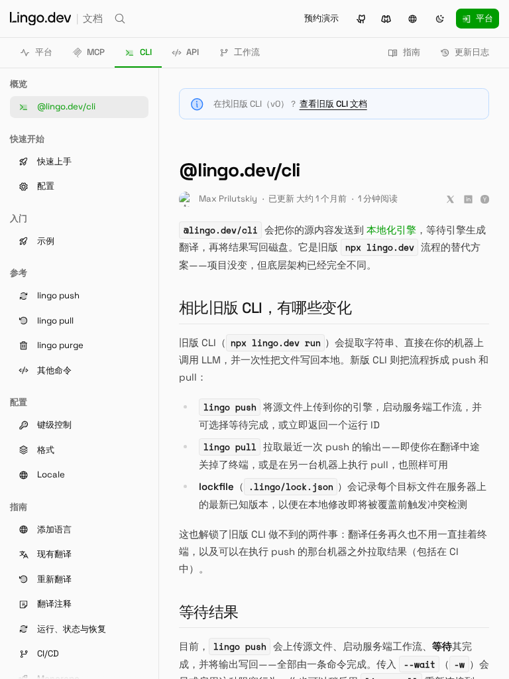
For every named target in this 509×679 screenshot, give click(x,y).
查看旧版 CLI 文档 (333, 103)
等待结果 (214, 612)
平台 (43, 52)
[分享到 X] (450, 199)
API (192, 52)
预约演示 (321, 18)
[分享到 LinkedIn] (468, 199)
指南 (411, 52)
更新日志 (472, 52)
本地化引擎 (391, 229)
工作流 (247, 52)
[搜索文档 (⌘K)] (120, 19)
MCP (96, 52)
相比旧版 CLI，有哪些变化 (270, 308)
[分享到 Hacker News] (485, 199)
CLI (146, 52)
